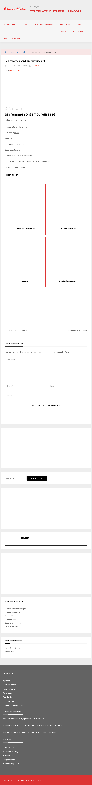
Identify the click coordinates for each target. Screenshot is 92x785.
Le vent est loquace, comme (16, 330)
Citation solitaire (15, 70)
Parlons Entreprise (10, 701)
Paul (37, 66)
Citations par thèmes (44, 24)
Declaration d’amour (12, 626)
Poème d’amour (11, 652)
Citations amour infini (13, 623)
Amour (25, 24)
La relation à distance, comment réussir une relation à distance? (38, 725)
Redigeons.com (9, 759)
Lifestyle (16, 38)
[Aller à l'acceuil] (6, 52)
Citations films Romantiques (15, 608)
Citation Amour (10, 619)
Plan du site (7, 697)
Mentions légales (9, 685)
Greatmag (29, 780)
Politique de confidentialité (13, 705)
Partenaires (7, 693)
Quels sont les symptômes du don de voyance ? (28, 718)
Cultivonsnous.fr (9, 747)
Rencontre (65, 24)
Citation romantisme (13, 612)
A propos (6, 681)
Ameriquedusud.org (10, 751)
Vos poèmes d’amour (13, 648)
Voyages (78, 24)
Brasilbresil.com (9, 755)
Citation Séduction (12, 616)
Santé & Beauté (78, 31)
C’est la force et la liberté (77, 330)
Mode (5, 38)
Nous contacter (9, 689)
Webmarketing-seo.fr (11, 764)
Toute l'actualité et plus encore (55, 11)
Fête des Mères (9, 24)
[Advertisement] (46, 90)
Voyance (64, 31)
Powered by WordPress (11, 780)
